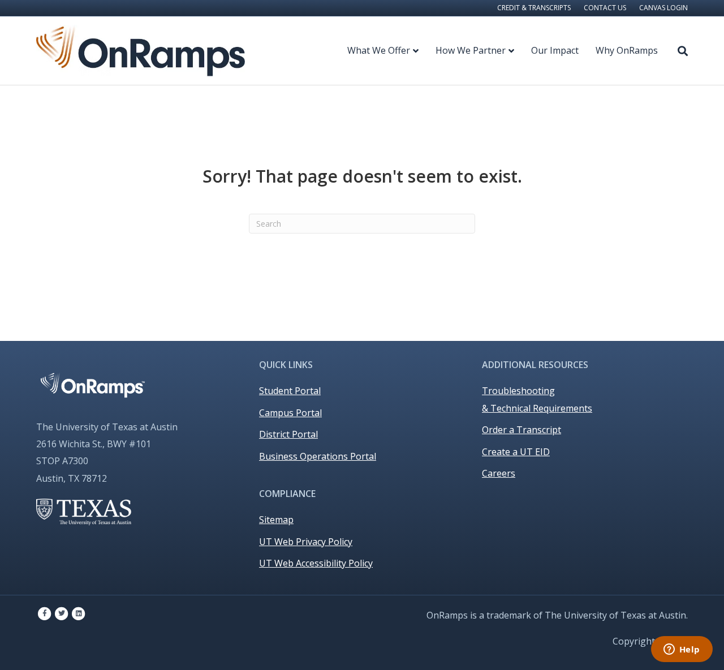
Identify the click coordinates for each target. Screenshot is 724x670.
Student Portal (290, 390)
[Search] (677, 50)
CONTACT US (605, 7)
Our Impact (555, 50)
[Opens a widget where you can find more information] (681, 650)
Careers (498, 473)
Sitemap (276, 519)
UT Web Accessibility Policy (316, 563)
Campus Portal (290, 413)
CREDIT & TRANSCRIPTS (534, 7)
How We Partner (471, 50)
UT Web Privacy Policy (305, 541)
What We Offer (378, 50)
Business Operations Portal (317, 456)
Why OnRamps (627, 50)
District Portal (288, 434)
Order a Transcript (521, 429)
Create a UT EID (516, 452)
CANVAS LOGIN (663, 7)
